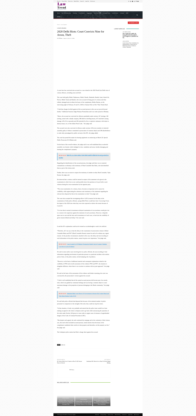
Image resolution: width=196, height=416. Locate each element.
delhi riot (63, 344)
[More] (76, 43)
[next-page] (60, 409)
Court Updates (64, 24)
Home (58, 24)
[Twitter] (134, 1)
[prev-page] (58, 409)
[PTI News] (63, 372)
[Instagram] (131, 1)
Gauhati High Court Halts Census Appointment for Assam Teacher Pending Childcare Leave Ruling (84, 403)
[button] (137, 15)
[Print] (69, 43)
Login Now (130, 414)
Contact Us (124, 414)
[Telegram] (132, 1)
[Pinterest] (72, 43)
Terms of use (110, 414)
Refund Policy (117, 414)
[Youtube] (138, 1)
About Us (97, 414)
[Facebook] (129, 1)
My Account (136, 414)
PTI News (60, 38)
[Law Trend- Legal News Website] (68, 6)
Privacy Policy (103, 414)
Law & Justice (126, 41)
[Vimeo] (136, 1)
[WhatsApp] (62, 43)
